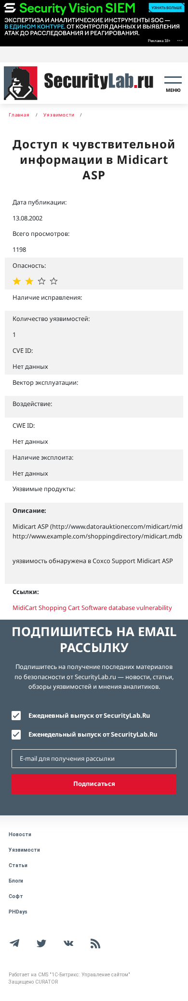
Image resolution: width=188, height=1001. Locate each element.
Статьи (18, 865)
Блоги (16, 881)
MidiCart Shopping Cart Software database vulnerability (92, 607)
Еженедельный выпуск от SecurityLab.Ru (92, 734)
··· (180, 40)
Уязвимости (24, 850)
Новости (20, 834)
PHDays (18, 912)
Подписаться (94, 783)
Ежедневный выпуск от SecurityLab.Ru (89, 715)
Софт (16, 896)
